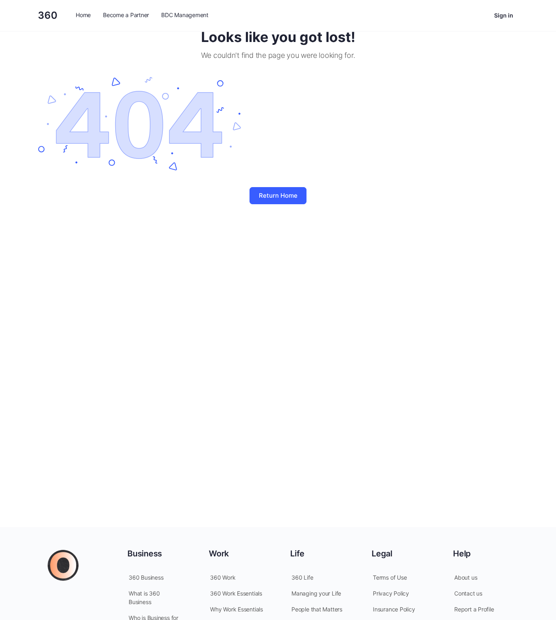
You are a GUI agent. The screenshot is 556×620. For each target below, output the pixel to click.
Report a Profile (474, 609)
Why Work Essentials (236, 609)
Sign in (503, 15)
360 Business (146, 577)
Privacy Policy (391, 593)
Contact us (468, 593)
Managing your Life (316, 593)
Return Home (278, 195)
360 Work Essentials (236, 593)
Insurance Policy (394, 609)
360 (47, 15)
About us (465, 577)
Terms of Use (390, 577)
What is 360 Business (144, 597)
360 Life (302, 577)
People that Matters (316, 609)
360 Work (222, 577)
